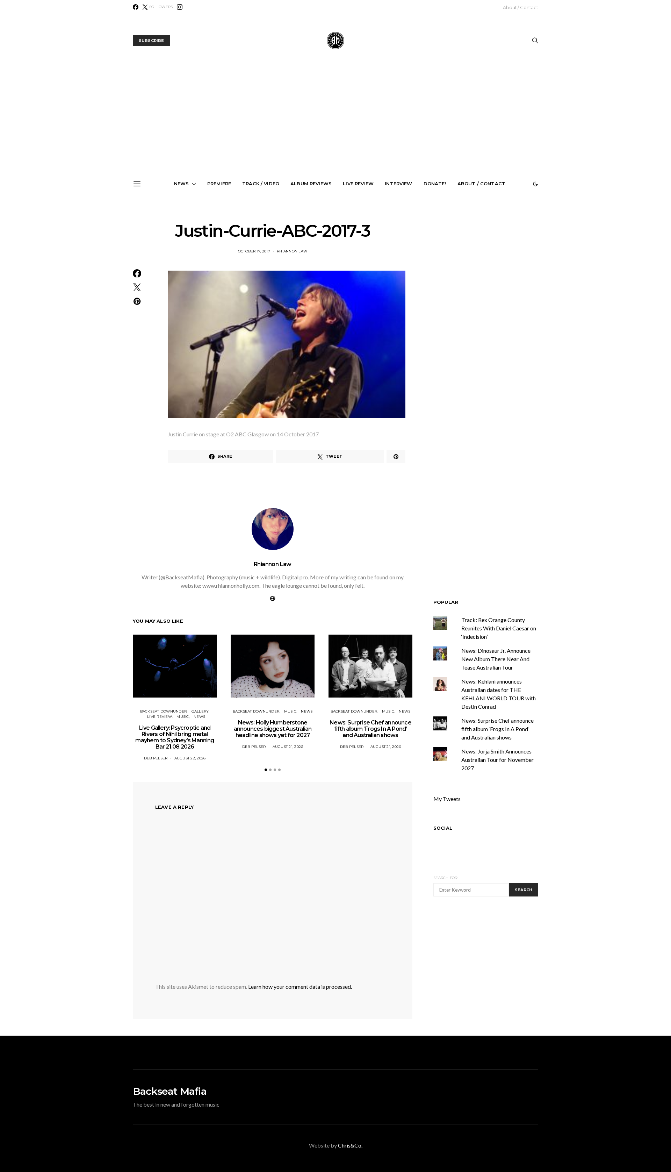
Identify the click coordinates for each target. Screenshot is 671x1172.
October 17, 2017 (254, 251)
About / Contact (520, 7)
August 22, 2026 (190, 758)
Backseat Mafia (170, 1091)
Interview (398, 183)
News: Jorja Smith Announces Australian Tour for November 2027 (417, 272)
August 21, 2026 (288, 746)
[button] (535, 184)
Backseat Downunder (163, 711)
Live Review (358, 183)
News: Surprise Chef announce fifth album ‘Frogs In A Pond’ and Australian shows (338, 275)
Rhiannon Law (292, 251)
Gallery (200, 711)
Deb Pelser (156, 758)
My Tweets (447, 798)
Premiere (219, 183)
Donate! (435, 183)
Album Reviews (311, 183)
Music (182, 716)
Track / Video (260, 183)
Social (442, 828)
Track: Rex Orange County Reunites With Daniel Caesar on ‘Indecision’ (498, 628)
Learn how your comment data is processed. (300, 986)
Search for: (445, 878)
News (181, 183)
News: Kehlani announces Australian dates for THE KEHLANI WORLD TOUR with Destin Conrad (496, 275)
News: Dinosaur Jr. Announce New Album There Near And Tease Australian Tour (496, 659)
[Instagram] (179, 7)
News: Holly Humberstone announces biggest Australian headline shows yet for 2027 (259, 275)
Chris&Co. (350, 1145)
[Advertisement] (335, 119)
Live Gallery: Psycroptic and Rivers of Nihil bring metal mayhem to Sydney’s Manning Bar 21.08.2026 (180, 278)
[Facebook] (135, 7)
